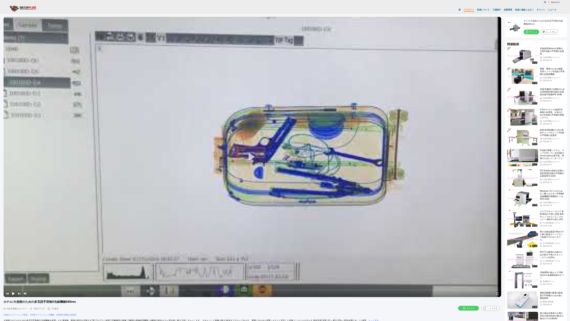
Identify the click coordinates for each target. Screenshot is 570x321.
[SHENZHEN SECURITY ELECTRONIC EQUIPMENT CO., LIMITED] (23, 8)
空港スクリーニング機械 (42, 315)
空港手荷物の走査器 (67, 315)
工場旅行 (497, 9)
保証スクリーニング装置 (16, 315)
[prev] (7, 293)
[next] (19, 293)
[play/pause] (13, 293)
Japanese (555, 2)
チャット (541, 10)
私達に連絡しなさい (524, 9)
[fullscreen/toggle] (497, 293)
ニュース (552, 9)
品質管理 (508, 9)
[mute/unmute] (25, 293)
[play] (252, 157)
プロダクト (469, 9)
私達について (483, 9)
